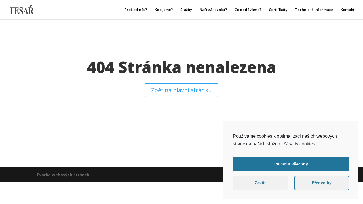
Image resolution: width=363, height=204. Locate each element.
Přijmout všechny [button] (291, 164)
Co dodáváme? (248, 10)
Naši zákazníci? (213, 10)
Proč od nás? (135, 10)
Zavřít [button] (260, 182)
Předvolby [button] (322, 182)
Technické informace (314, 10)
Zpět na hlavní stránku (181, 90)
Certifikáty (278, 10)
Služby (186, 10)
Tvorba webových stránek (63, 174)
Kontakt (347, 10)
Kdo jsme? (164, 10)
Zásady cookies (299, 143)
